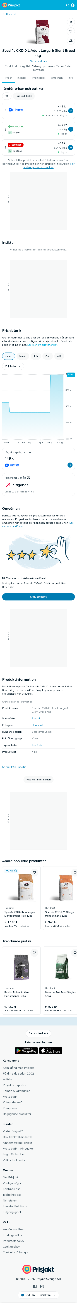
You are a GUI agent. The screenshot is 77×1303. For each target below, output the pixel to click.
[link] (21, 898)
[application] (38, 409)
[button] (71, 22)
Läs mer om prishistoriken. (42, 344)
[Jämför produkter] (71, 41)
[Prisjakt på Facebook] (35, 1286)
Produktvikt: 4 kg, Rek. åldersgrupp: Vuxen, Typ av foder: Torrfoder (38, 68)
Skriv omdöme (38, 61)
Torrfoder (37, 745)
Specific (36, 718)
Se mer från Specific (14, 767)
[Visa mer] (5, 110)
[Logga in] (73, 5)
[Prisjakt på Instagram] (42, 1286)
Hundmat (11, 14)
